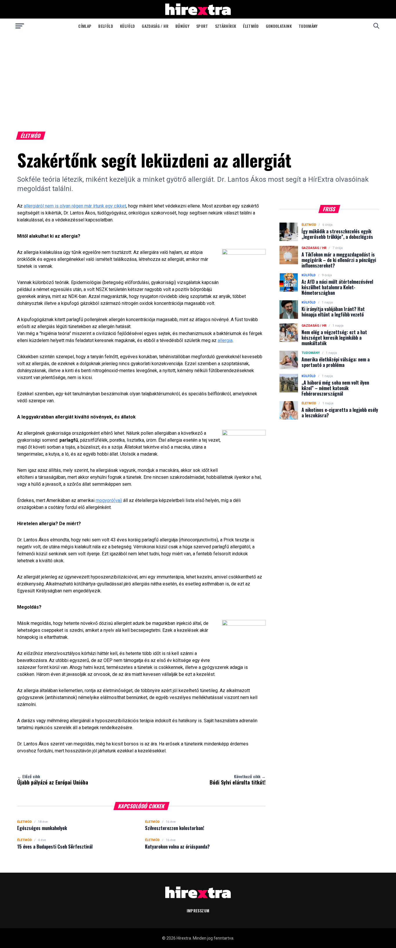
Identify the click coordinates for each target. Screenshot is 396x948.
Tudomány (308, 26)
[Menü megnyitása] (19, 26)
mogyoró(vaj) (109, 500)
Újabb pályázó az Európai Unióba (52, 779)
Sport (202, 26)
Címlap (84, 26)
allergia (225, 340)
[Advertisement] (198, 76)
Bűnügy (182, 26)
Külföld (127, 26)
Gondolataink (279, 26)
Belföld (105, 26)
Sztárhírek (225, 26)
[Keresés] (376, 26)
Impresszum (198, 910)
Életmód (251, 26)
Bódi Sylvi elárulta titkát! (238, 779)
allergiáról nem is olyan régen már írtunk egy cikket (75, 206)
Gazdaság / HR (155, 26)
